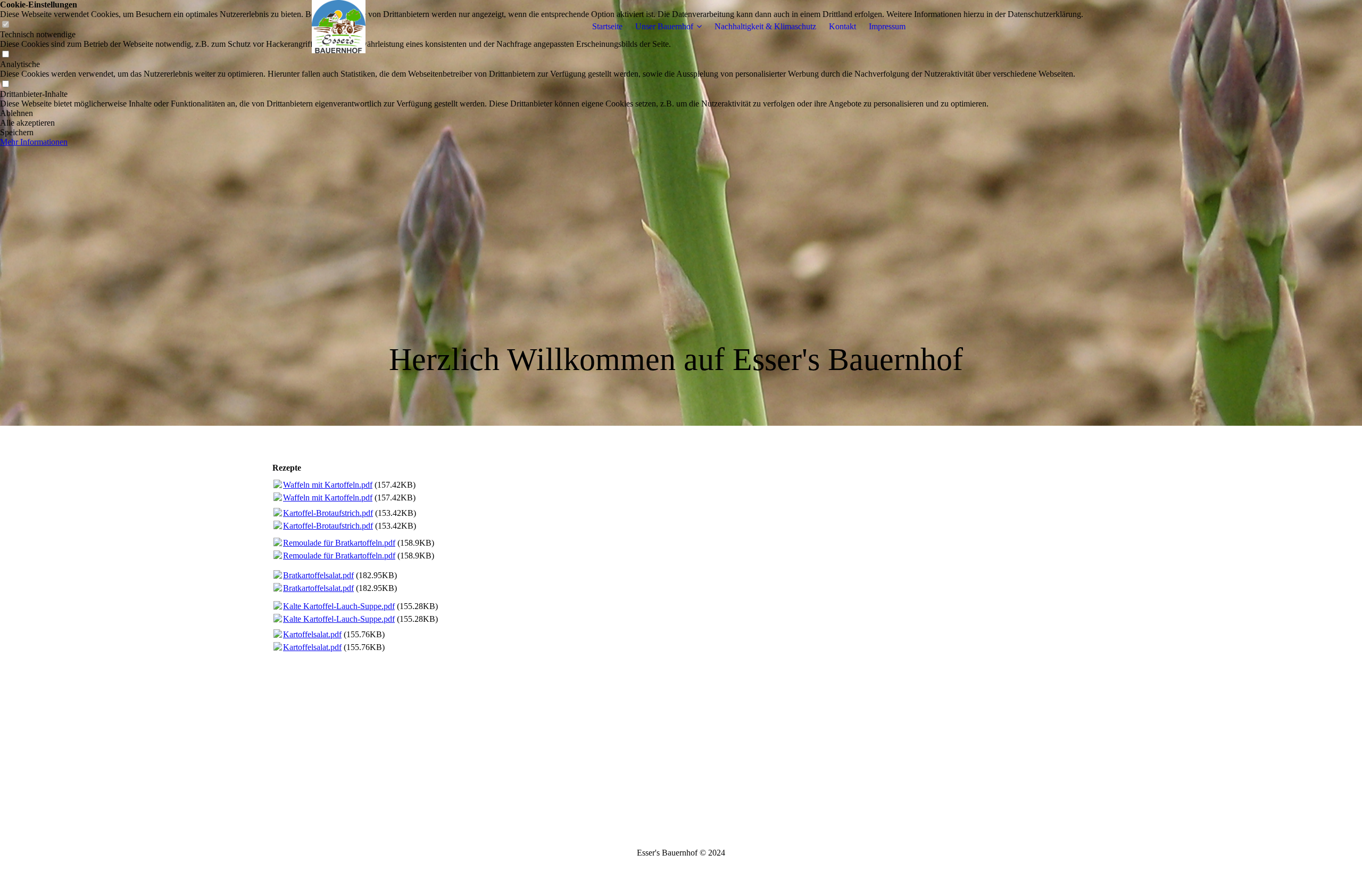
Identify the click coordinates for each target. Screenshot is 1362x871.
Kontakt (842, 26)
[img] (338, 26)
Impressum (887, 26)
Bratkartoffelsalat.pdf (318, 575)
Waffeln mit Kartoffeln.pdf (327, 484)
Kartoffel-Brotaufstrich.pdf (328, 512)
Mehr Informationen (34, 141)
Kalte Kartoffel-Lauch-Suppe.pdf (339, 606)
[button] (541, 113)
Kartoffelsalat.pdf (312, 634)
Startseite (607, 26)
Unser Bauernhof (664, 26)
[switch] (5, 54)
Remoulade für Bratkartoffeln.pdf (339, 542)
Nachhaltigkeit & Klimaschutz (765, 26)
